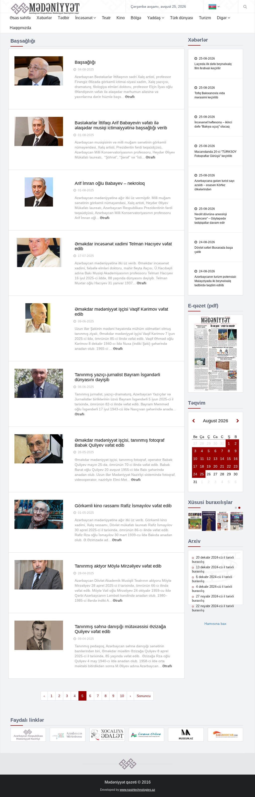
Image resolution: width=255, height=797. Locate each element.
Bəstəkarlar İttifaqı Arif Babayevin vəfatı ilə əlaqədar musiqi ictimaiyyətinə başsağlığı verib (121, 125)
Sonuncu (144, 696)
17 (195, 466)
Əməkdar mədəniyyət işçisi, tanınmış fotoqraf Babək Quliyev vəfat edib (119, 443)
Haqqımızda (20, 28)
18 (202, 466)
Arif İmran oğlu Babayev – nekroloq (110, 183)
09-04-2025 (85, 639)
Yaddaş (154, 18)
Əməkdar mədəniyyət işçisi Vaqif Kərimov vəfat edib (121, 312)
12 (209, 459)
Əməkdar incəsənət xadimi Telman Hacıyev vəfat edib (123, 246)
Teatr (106, 18)
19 (209, 466)
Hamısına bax (215, 624)
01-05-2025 (85, 512)
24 (195, 474)
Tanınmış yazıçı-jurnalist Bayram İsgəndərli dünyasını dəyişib (117, 377)
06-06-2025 (85, 387)
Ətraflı (130, 97)
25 (202, 474)
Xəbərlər (44, 18)
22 (229, 466)
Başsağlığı (85, 62)
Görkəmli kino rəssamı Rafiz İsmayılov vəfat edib (123, 505)
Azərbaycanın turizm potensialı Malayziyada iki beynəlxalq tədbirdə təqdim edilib (215, 281)
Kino (121, 18)
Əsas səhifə (20, 18)
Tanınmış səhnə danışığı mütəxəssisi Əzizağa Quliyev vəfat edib (120, 629)
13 (215, 459)
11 (202, 459)
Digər (222, 18)
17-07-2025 (85, 256)
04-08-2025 (85, 69)
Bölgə (136, 18)
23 (236, 466)
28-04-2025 (85, 573)
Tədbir (63, 18)
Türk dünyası (181, 18)
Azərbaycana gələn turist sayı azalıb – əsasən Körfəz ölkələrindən (214, 185)
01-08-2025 (85, 135)
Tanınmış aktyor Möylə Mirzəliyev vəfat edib (118, 566)
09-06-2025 (85, 321)
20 (215, 466)
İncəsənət (84, 18)
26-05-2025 (85, 452)
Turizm (205, 18)
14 (222, 459)
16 (236, 459)
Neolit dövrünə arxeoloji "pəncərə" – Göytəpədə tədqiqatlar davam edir (210, 218)
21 (222, 466)
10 (122, 696)
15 (229, 459)
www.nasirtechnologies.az (137, 790)
